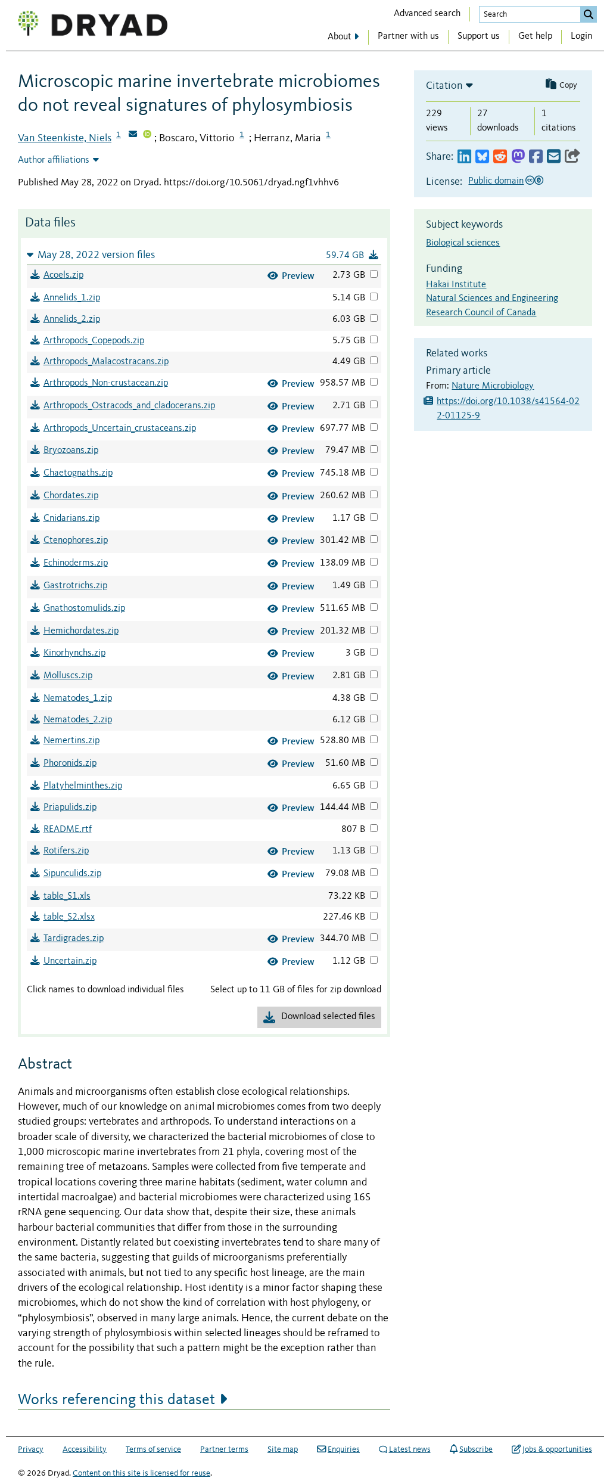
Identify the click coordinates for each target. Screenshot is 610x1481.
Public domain (496, 181)
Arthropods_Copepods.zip (93, 341)
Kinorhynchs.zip (74, 653)
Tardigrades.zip (73, 938)
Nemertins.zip (71, 741)
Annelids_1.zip (71, 298)
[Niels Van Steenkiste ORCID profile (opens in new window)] (147, 135)
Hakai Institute (456, 285)
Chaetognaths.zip (78, 473)
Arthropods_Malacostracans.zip (106, 362)
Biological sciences (463, 243)
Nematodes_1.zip (77, 698)
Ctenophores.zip (75, 540)
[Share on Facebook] (536, 157)
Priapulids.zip (70, 807)
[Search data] (588, 14)
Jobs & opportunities (557, 1449)
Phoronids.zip (70, 763)
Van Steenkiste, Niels (64, 138)
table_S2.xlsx (69, 917)
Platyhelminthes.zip (82, 786)
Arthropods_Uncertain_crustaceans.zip (119, 428)
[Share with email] (554, 157)
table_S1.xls (67, 896)
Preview (298, 275)
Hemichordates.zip (81, 631)
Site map (282, 1449)
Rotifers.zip (66, 851)
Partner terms (224, 1449)
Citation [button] (444, 85)
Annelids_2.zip (71, 319)
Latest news (410, 1449)
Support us (479, 36)
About (339, 37)
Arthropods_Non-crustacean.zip (105, 383)
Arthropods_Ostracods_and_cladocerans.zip (129, 406)
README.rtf (67, 829)
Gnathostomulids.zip (84, 608)
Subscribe (476, 1449)
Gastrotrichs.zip (75, 586)
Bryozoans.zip (70, 450)
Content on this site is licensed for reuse (141, 1473)
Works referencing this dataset (116, 1400)
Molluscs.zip (67, 676)
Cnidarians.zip (71, 518)
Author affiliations (53, 160)
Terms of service (153, 1449)
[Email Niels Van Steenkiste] (133, 135)
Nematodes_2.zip (77, 720)
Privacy (30, 1449)
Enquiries (344, 1449)
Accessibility (85, 1449)
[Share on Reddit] (500, 157)
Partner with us (408, 36)
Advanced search (427, 13)
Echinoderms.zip (75, 563)
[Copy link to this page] (572, 157)
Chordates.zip (70, 496)
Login (581, 36)
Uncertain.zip (70, 961)
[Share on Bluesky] (482, 157)
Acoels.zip (63, 275)
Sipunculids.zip (72, 873)
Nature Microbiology (493, 386)
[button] (204, 255)
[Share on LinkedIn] (464, 157)
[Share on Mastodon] (518, 157)
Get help (535, 36)
